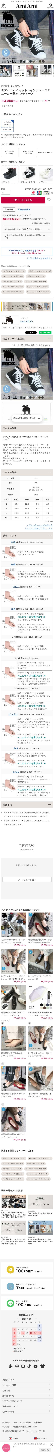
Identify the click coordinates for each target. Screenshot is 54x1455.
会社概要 (38, 1422)
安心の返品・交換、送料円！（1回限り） (24, 229)
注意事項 (7, 805)
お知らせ (6, 1391)
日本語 (15, 1438)
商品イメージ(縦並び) (14, 338)
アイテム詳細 (10, 472)
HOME (5, 328)
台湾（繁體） (42, 1438)
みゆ (13, 564)
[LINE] (23, 1366)
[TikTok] (29, 1366)
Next (50, 37)
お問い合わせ (8, 1412)
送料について (8, 1396)
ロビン (16, 586)
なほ (13, 542)
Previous (4, 37)
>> (36, 1319)
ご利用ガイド (8, 1380)
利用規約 (6, 1427)
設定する (45, 1450)
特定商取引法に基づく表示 (25, 1427)
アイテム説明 (10, 428)
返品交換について (10, 1406)
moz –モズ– (26, 321)
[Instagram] (17, 1366)
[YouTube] (35, 1366)
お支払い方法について (12, 1401)
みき (16, 748)
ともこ (16, 771)
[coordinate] (42, 1366)
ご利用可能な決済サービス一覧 (37, 189)
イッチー (13, 714)
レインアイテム (17, 328)
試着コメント (10, 535)
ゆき (13, 609)
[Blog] (11, 1366)
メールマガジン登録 (22, 1422)
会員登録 (6, 1422)
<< (18, 1319)
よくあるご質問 (9, 1385)
